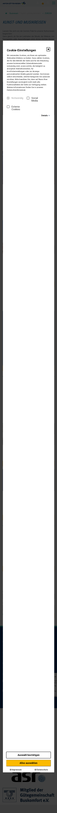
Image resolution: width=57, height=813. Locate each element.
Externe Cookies (16, 108)
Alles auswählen (28, 763)
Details (44, 115)
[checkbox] (8, 98)
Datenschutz (42, 770)
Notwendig (17, 98)
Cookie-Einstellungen (21, 50)
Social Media (34, 99)
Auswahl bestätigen (29, 755)
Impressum (16, 770)
